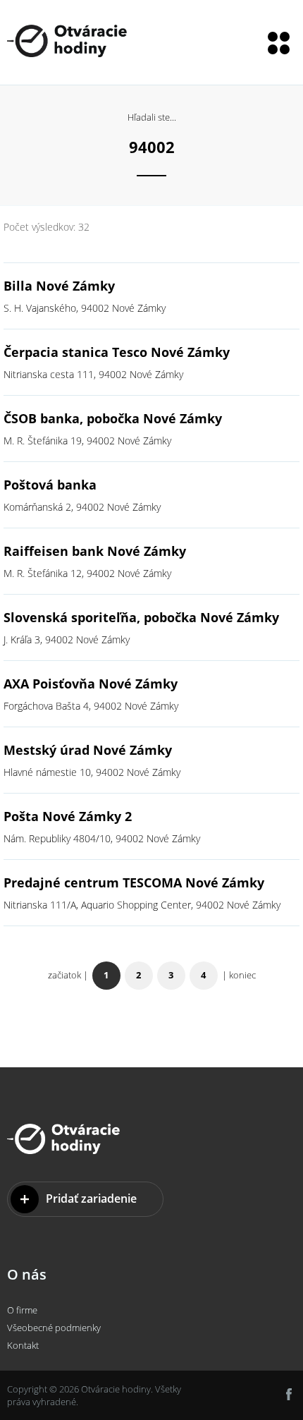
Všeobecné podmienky (54, 1327)
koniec (242, 975)
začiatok (64, 975)
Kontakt (23, 1345)
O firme (22, 1310)
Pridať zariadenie (91, 1198)
